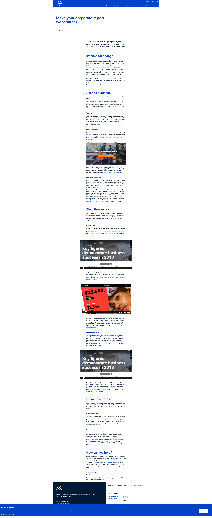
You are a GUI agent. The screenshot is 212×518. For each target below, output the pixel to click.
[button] (155, 5)
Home (57, 10)
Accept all (203, 509)
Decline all (203, 512)
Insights (70, 10)
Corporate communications (119, 5)
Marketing (129, 5)
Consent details (4, 514)
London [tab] (130, 485)
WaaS (79, 30)
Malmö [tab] (135, 485)
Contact (153, 1)
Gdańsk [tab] (113, 485)
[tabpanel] (132, 497)
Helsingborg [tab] (119, 485)
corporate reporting (112, 462)
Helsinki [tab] (125, 485)
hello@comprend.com (115, 496)
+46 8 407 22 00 (113, 498)
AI (106, 5)
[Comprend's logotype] (60, 3)
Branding (110, 5)
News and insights (63, 10)
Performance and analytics (137, 5)
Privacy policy (11, 514)
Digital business (148, 5)
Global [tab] (109, 485)
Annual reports (60, 30)
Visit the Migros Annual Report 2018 (112, 172)
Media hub (148, 1)
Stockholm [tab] (140, 485)
